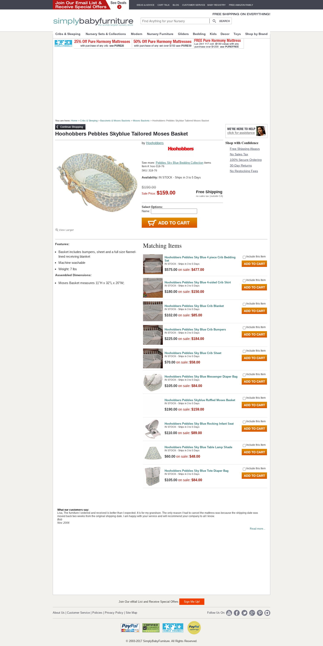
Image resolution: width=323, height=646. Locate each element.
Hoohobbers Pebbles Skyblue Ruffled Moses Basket (200, 400)
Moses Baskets (141, 120)
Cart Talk (164, 5)
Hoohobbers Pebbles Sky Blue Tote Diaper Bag (197, 470)
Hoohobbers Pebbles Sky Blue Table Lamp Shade (198, 447)
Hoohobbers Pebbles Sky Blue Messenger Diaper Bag (201, 376)
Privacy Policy (114, 612)
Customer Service (193, 5)
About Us (59, 612)
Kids (213, 34)
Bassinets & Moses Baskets (115, 120)
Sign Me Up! (192, 601)
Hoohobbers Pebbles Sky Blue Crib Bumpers (195, 329)
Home (74, 120)
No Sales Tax (239, 154)
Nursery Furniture (160, 34)
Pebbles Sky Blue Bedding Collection (179, 162)
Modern (136, 34)
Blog (176, 5)
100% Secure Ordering (246, 160)
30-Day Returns (241, 165)
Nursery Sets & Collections (106, 34)
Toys (237, 34)
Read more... (257, 528)
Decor (225, 34)
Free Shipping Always (245, 148)
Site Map (131, 612)
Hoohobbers (155, 143)
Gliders (183, 34)
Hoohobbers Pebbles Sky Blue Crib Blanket (194, 306)
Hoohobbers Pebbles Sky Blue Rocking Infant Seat (199, 423)
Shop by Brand (256, 34)
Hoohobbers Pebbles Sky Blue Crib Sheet (193, 353)
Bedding (199, 34)
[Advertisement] (164, 82)
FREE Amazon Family (241, 5)
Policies (97, 612)
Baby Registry (216, 5)
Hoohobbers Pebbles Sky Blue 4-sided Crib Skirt (198, 282)
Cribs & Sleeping (67, 34)
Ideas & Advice (145, 5)
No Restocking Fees (244, 171)
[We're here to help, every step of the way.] (246, 137)
